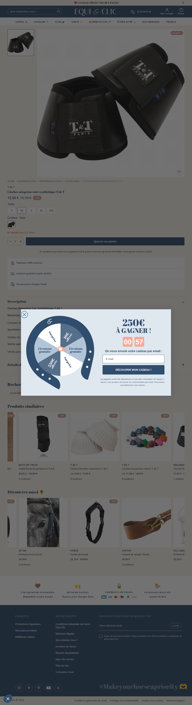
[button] (7, 698)
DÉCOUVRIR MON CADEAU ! (134, 369)
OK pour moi (25, 686)
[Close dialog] (24, 314)
